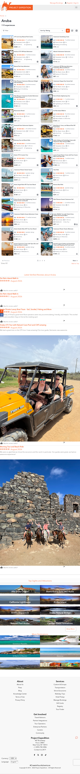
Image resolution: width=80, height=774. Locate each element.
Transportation (60, 688)
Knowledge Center (20, 694)
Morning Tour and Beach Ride (12, 447)
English (13, 762)
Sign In (76, 3)
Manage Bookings (60, 700)
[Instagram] (42, 755)
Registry (60, 706)
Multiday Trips (60, 694)
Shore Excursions (60, 691)
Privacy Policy (20, 700)
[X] (38, 755)
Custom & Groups (60, 684)
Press (20, 688)
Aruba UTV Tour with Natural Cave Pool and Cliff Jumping (23, 325)
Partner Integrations (40, 721)
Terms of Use (20, 697)
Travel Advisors (40, 717)
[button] (1, 311)
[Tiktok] (45, 755)
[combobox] (14, 761)
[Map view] (72, 31)
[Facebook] (34, 755)
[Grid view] (68, 31)
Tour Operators (40, 724)
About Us (20, 684)
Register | (70, 3)
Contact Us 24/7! (40, 750)
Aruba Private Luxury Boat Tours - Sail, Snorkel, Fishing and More (25, 309)
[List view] (77, 31)
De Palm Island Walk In (9, 278)
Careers (40, 730)
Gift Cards (60, 703)
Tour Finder (60, 709)
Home (3, 16)
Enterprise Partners (40, 727)
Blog (20, 691)
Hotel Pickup (60, 697)
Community (40, 733)
